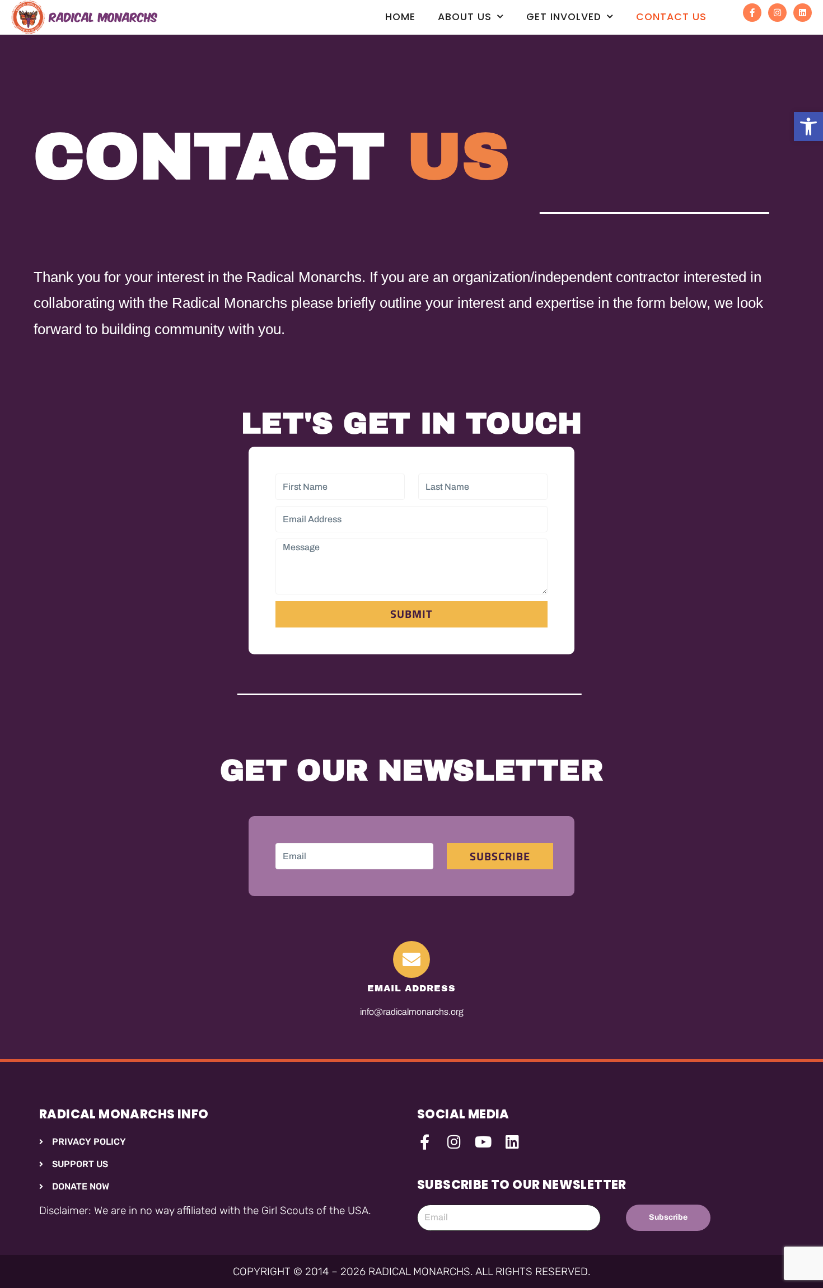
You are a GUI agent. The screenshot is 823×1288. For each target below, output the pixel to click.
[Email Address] (411, 959)
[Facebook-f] (752, 12)
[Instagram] (777, 12)
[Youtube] (482, 1141)
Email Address (411, 988)
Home (400, 16)
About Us (465, 16)
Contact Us (671, 16)
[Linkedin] (802, 12)
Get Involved (563, 16)
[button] (808, 126)
